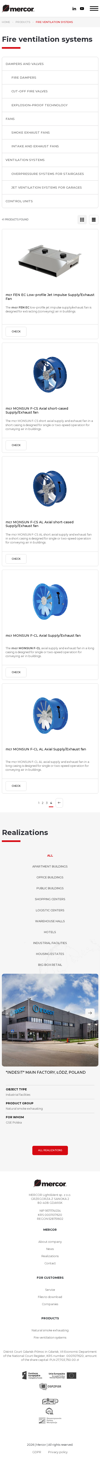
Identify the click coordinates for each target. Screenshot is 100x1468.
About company (50, 1241)
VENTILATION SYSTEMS (25, 160)
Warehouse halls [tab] (50, 921)
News (50, 1249)
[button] (90, 1013)
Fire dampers (23, 77)
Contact (50, 1263)
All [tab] (50, 855)
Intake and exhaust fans (35, 146)
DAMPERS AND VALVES (25, 64)
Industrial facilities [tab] (50, 943)
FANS (10, 119)
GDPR (36, 1452)
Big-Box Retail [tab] (50, 965)
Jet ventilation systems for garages (46, 187)
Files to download (50, 1297)
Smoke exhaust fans (30, 132)
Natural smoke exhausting (50, 1330)
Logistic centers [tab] (50, 910)
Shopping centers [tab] (50, 899)
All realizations (50, 1150)
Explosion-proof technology (39, 105)
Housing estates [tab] (50, 954)
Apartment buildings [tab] (50, 866)
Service (50, 1289)
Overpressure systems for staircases (47, 174)
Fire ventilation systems (50, 1337)
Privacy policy (58, 1452)
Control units (19, 201)
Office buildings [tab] (50, 877)
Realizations (50, 1256)
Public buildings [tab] (50, 888)
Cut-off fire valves (29, 91)
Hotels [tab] (50, 932)
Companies (50, 1304)
